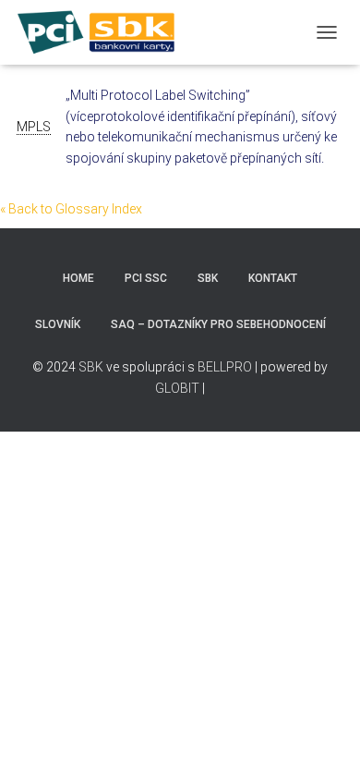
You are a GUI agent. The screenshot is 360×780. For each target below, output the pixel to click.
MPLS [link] (34, 126)
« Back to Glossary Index (71, 208)
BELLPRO (225, 367)
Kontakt (272, 278)
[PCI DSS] (104, 32)
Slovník (57, 324)
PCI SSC (146, 278)
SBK (208, 278)
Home (78, 278)
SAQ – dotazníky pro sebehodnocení (218, 324)
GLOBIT (178, 388)
